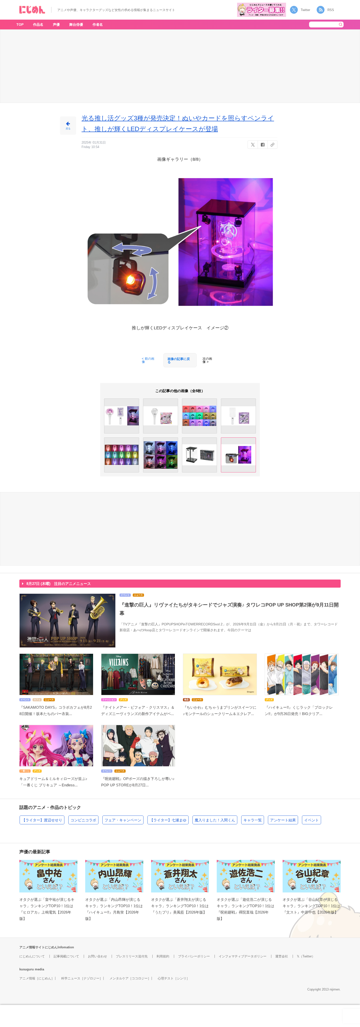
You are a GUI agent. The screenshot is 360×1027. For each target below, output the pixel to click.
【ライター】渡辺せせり (42, 820)
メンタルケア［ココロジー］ (130, 978)
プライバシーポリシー (194, 956)
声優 (56, 24)
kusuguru (26, 969)
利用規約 (162, 956)
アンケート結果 (283, 820)
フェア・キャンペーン (123, 820)
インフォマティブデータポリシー (242, 956)
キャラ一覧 (252, 820)
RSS (330, 10)
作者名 (98, 24)
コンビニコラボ (83, 820)
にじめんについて (32, 956)
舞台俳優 (76, 24)
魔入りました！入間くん (215, 820)
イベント (311, 820)
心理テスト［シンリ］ (174, 978)
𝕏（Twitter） (306, 956)
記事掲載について (66, 956)
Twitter (305, 10)
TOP (20, 24)
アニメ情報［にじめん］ (36, 978)
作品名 (38, 24)
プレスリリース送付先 (132, 956)
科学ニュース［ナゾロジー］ (82, 978)
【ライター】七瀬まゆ (168, 820)
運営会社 (281, 956)
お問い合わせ (97, 956)
